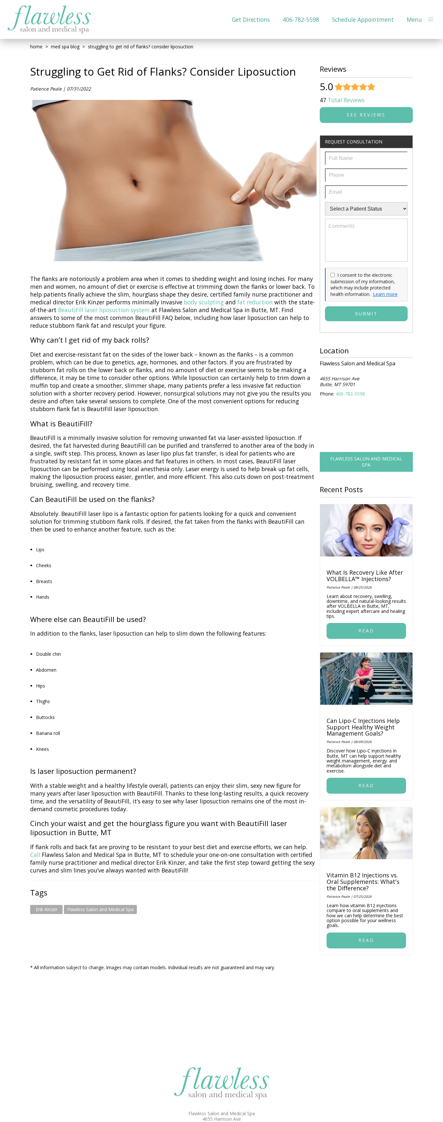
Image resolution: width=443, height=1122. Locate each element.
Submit (366, 313)
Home (36, 46)
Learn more (385, 294)
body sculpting (204, 302)
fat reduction (255, 302)
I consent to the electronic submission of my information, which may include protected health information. (362, 284)
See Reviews (366, 115)
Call (36, 855)
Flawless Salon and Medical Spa (100, 909)
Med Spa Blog (65, 46)
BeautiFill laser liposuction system (104, 310)
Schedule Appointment (363, 19)
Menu (414, 19)
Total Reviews (342, 100)
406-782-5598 (301, 19)
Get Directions (251, 19)
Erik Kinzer (46, 909)
